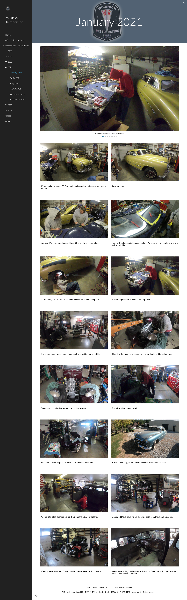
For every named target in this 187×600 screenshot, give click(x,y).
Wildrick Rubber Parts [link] (14, 40)
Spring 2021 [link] (15, 78)
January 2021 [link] (16, 72)
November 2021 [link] (17, 94)
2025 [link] (10, 51)
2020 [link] (10, 105)
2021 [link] (10, 67)
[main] (109, 21)
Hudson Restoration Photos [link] (17, 45)
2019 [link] (10, 110)
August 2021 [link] (15, 88)
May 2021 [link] (14, 83)
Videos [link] (8, 115)
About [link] (7, 121)
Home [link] (8, 35)
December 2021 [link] (17, 99)
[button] (184, 4)
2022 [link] (10, 62)
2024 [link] (10, 56)
